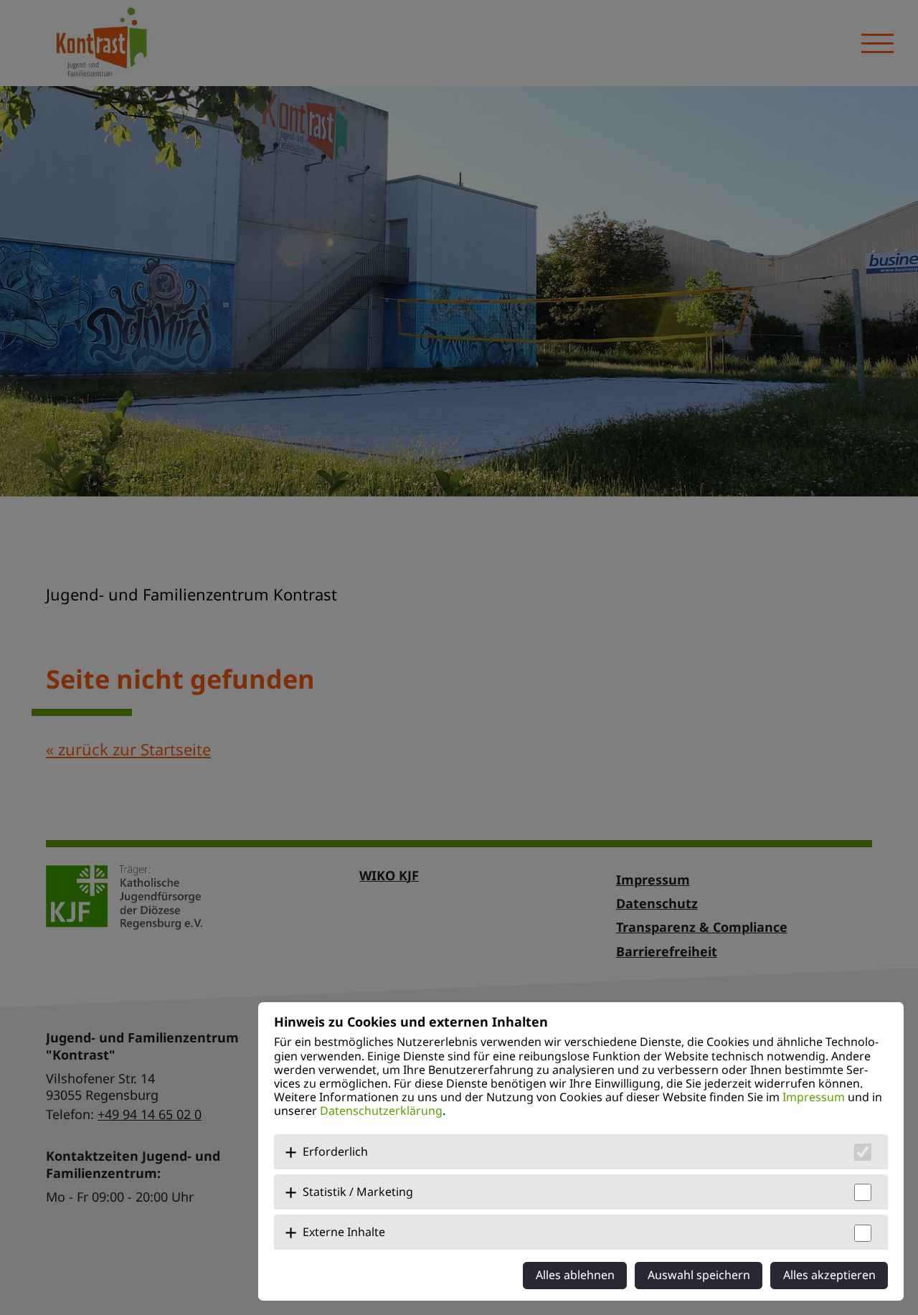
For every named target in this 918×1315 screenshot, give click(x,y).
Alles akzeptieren (829, 1275)
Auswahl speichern (699, 1275)
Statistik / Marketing (358, 1191)
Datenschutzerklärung (381, 1110)
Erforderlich (335, 1151)
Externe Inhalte (344, 1232)
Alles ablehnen (575, 1275)
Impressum (813, 1097)
